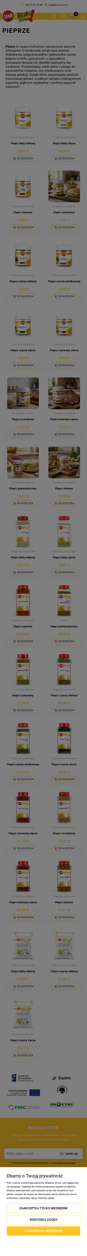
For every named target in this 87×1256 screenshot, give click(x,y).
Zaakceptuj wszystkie (44, 1231)
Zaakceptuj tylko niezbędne (43, 1208)
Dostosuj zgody (43, 1219)
